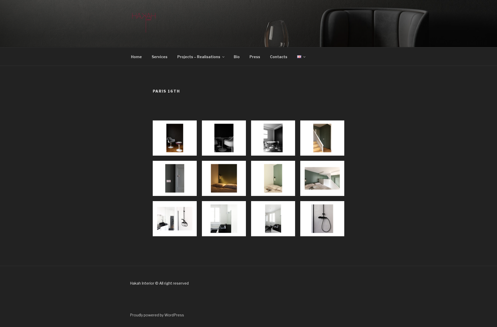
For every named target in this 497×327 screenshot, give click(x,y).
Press (255, 57)
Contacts (278, 57)
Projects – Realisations (198, 57)
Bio (237, 57)
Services (159, 57)
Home (136, 57)
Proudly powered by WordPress (157, 315)
